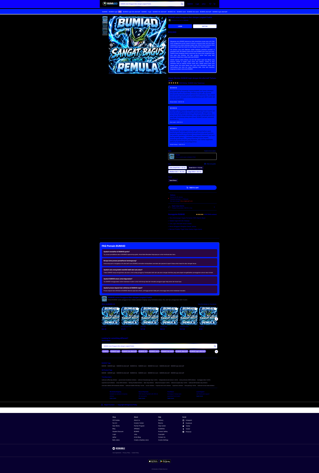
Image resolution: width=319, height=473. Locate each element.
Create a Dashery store (141, 440)
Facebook (189, 423)
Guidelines (161, 428)
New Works (116, 426)
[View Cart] (215, 4)
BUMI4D (104, 12)
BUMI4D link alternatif (159, 12)
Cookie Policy (135, 452)
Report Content (109, 405)
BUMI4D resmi (181, 12)
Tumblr (188, 429)
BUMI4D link (172, 12)
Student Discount (117, 431)
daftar (114, 437)
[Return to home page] (109, 3)
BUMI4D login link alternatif (131, 12)
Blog (113, 428)
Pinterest (188, 432)
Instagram (189, 420)
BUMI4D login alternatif (220, 12)
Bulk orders (116, 440)
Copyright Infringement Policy (127, 405)
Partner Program (139, 426)
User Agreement (116, 452)
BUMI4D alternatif (205, 12)
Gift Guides (116, 420)
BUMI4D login (115, 12)
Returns (160, 423)
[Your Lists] (210, 4)
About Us (137, 420)
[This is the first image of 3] (111, 45)
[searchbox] (159, 346)
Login (114, 434)
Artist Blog (137, 437)
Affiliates (137, 428)
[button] (105, 19)
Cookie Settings (163, 440)
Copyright (161, 434)
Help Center (162, 426)
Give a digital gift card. (186, 201)
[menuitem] (104, 11)
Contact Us (161, 437)
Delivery (160, 420)
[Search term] (182, 4)
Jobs (135, 434)
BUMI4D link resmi (193, 12)
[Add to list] (118, 308)
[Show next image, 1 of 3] (163, 45)
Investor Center (139, 423)
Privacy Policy (126, 452)
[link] (105, 351)
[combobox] (151, 4)
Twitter (188, 426)
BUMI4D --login (146, 12)
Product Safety (163, 431)
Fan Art (114, 423)
